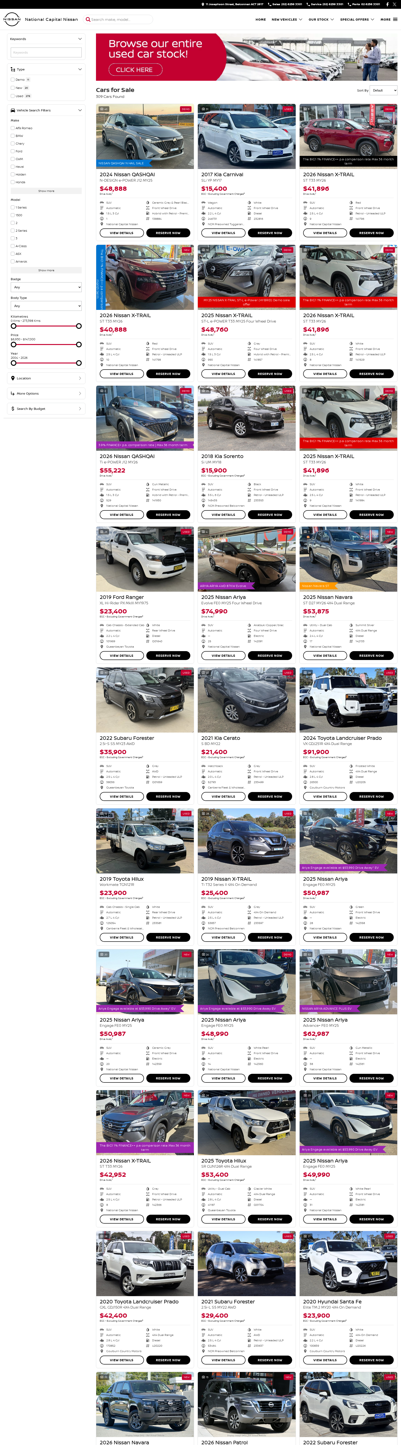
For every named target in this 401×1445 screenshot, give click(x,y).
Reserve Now (168, 233)
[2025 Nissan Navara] (348, 559)
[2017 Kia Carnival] (246, 136)
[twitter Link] (394, 4)
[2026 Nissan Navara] (145, 1404)
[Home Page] (12, 19)
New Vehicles (284, 19)
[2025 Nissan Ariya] (246, 559)
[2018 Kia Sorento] (246, 418)
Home (261, 19)
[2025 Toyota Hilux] (246, 1122)
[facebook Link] (387, 4)
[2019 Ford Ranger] (145, 559)
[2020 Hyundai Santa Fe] (348, 1263)
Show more (46, 191)
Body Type (19, 298)
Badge (16, 279)
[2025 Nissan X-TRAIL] (246, 277)
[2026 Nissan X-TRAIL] (348, 136)
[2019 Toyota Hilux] (145, 840)
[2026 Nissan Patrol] (246, 1404)
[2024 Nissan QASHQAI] (145, 136)
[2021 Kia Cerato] (246, 700)
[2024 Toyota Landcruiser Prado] (348, 700)
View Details (121, 233)
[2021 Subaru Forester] (246, 1263)
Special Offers (354, 19)
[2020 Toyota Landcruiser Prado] (145, 1263)
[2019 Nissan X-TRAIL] (246, 840)
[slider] (13, 326)
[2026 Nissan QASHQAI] (145, 418)
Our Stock (319, 19)
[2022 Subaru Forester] (145, 700)
